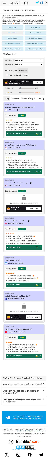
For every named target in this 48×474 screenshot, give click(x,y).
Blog (34, 449)
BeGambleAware (28, 431)
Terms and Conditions (26, 449)
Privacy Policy (16, 449)
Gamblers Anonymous (40, 431)
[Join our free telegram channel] (37, 2)
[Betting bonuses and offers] (41, 2)
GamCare (19, 431)
